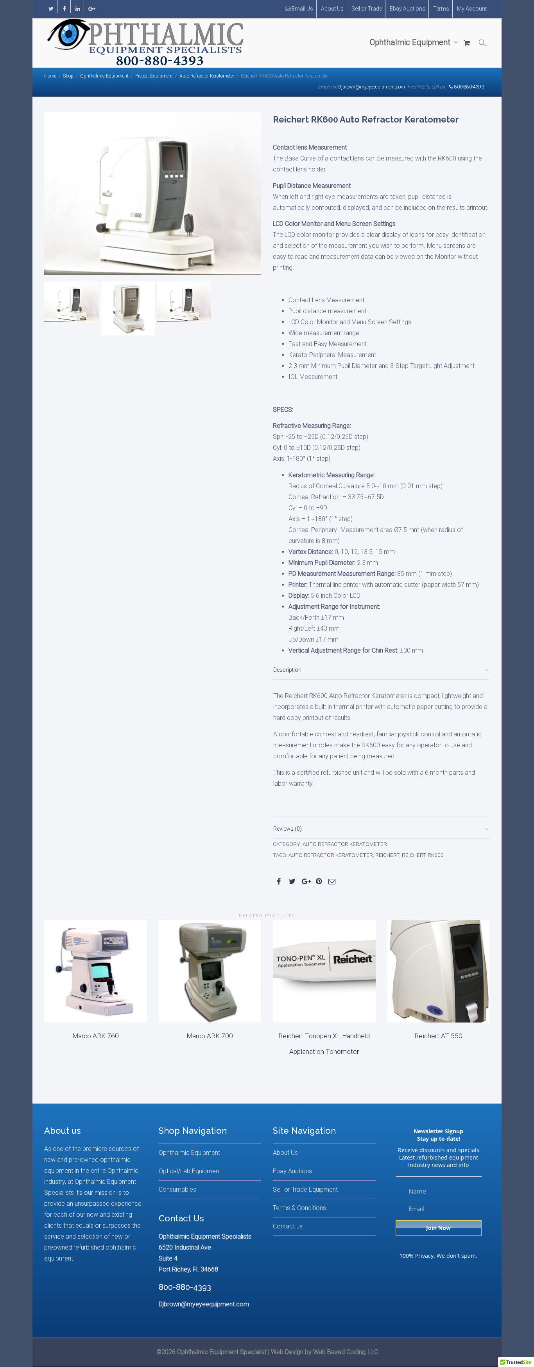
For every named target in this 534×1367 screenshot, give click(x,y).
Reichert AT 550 (438, 1036)
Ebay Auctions (407, 8)
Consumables (177, 1189)
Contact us (288, 1226)
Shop (68, 76)
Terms (441, 8)
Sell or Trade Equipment (305, 1189)
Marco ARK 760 (95, 1036)
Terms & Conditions (299, 1208)
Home (50, 76)
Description (287, 670)
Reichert (387, 855)
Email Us (301, 8)
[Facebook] (64, 6)
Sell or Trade (366, 8)
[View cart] (466, 42)
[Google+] (90, 6)
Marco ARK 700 (209, 1036)
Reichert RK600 (423, 855)
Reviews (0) (287, 829)
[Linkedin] (77, 6)
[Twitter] (51, 6)
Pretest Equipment (154, 76)
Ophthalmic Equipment (104, 76)
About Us (332, 8)
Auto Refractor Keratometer (206, 76)
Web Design (287, 1352)
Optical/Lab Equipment (190, 1171)
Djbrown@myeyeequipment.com (371, 87)
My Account (472, 8)
